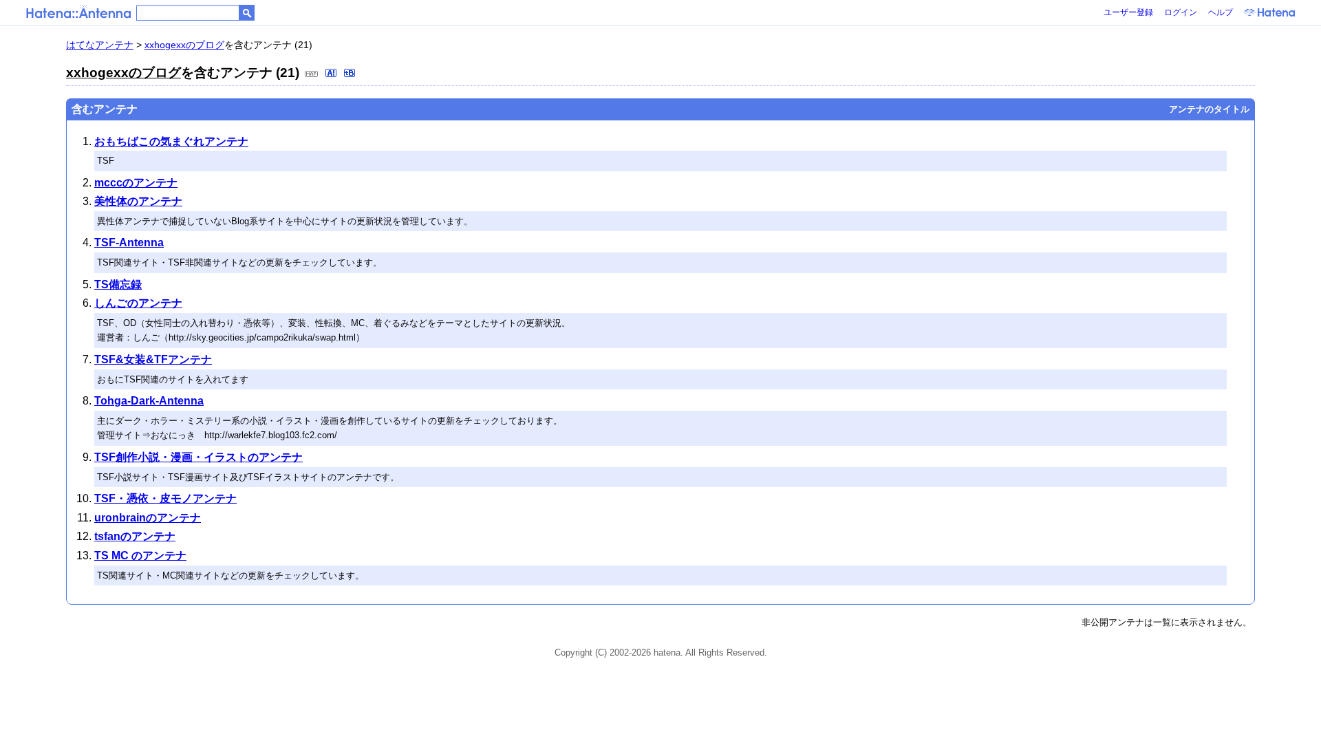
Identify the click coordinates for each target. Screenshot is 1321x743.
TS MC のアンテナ (140, 555)
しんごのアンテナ (138, 303)
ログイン (1180, 12)
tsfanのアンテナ (134, 536)
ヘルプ (1220, 12)
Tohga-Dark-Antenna (149, 401)
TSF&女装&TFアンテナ (153, 359)
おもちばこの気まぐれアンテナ (171, 141)
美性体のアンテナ (138, 201)
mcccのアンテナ (136, 183)
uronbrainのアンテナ (147, 518)
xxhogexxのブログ (184, 44)
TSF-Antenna (129, 242)
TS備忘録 (118, 284)
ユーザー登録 (1128, 12)
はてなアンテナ (99, 44)
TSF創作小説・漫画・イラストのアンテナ (198, 457)
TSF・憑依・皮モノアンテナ (165, 498)
